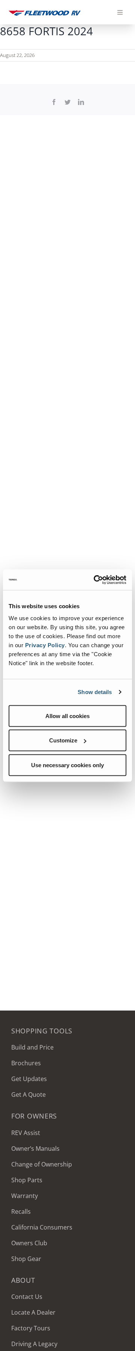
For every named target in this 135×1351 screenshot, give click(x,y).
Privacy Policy (45, 645)
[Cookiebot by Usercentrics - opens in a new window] (95, 580)
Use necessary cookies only (67, 765)
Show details (95, 692)
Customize (63, 740)
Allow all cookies (67, 715)
